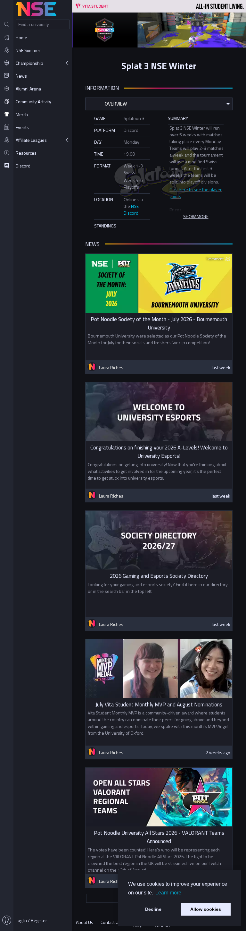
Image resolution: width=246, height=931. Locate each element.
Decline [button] (153, 909)
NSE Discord (131, 209)
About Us (84, 922)
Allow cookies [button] (205, 909)
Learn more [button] (168, 892)
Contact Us (111, 922)
